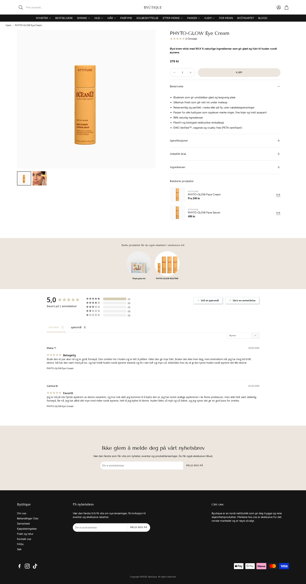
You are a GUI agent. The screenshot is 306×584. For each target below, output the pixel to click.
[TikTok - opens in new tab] (35, 566)
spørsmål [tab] (76, 327)
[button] (39, 7)
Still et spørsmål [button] (210, 300)
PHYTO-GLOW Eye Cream (60, 368)
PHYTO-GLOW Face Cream (204, 194)
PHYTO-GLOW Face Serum (204, 212)
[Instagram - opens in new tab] (27, 566)
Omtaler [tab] (54, 327)
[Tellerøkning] (190, 72)
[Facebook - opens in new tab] (19, 566)
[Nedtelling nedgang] (174, 72)
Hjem (8, 25)
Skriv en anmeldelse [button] (244, 300)
